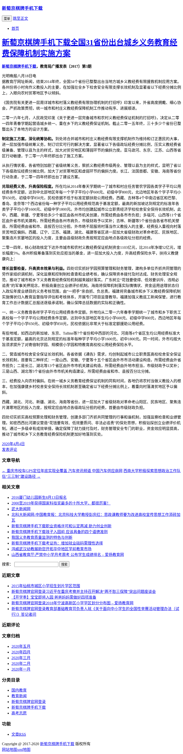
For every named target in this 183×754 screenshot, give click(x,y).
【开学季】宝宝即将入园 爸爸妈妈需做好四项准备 (53, 597)
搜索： (7, 564)
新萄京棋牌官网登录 (28, 702)
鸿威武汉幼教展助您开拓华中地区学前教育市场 (51, 549)
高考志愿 (19, 713)
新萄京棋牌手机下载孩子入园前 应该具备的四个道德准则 (59, 532)
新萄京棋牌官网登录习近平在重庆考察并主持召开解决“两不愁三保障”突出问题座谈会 (83, 592)
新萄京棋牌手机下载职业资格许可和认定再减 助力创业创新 (61, 526)
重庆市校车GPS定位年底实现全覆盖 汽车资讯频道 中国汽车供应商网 (62, 471)
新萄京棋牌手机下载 (22, 8)
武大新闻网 (20, 509)
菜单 (7, 18)
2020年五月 (20, 646)
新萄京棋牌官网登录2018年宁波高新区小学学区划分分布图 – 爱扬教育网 (72, 603)
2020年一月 (20, 669)
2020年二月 (20, 664)
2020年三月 (20, 658)
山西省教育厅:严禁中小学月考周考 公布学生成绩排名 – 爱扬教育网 (67, 555)
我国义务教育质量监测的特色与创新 (41, 537)
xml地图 (23, 750)
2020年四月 (20, 652)
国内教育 (19, 690)
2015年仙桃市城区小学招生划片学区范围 (45, 586)
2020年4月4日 (13, 444)
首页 (15, 28)
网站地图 (9, 750)
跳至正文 (20, 18)
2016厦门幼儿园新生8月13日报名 (39, 497)
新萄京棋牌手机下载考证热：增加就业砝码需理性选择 (57, 543)
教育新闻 (19, 696)
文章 (18, 734)
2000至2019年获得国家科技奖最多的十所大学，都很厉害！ (61, 503)
